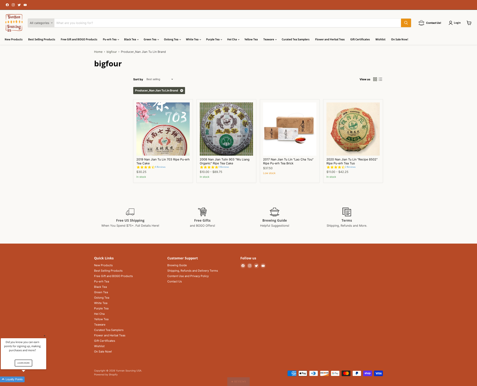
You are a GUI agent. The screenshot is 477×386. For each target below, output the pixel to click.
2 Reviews (350, 166)
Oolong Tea (171, 39)
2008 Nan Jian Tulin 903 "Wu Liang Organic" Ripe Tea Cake (224, 161)
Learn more (23, 363)
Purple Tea (213, 39)
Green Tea (150, 39)
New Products (14, 39)
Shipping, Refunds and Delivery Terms (192, 270)
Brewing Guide (177, 265)
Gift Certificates (360, 39)
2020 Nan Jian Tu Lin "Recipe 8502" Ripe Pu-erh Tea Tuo (352, 161)
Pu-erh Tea (110, 39)
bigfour (112, 51)
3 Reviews (223, 166)
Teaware (269, 39)
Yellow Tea (251, 39)
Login (457, 23)
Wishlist (380, 39)
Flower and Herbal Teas (330, 39)
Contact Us (174, 281)
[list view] (380, 79)
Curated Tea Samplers (295, 39)
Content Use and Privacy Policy (188, 276)
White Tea (192, 39)
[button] (238, 381)
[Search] (406, 23)
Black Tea (130, 39)
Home (98, 51)
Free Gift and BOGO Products (79, 39)
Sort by (138, 79)
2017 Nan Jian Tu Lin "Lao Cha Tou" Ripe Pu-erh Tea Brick (288, 161)
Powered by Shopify (106, 374)
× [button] (44, 335)
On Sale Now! (399, 39)
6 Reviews (160, 166)
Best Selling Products (41, 39)
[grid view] (375, 79)
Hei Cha (232, 39)
